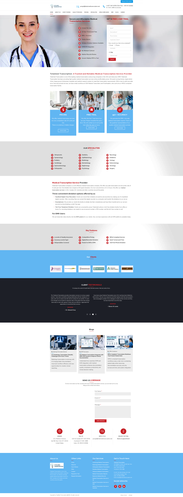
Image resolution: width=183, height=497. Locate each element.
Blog (117, 12)
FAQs (72, 469)
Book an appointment (123, 439)
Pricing (86, 12)
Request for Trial (75, 473)
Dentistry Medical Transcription (100, 469)
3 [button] (93, 314)
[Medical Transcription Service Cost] (63, 100)
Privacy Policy (124, 495)
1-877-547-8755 (120, 467)
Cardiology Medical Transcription (101, 462)
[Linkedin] (124, 486)
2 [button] (90, 314)
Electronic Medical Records (99, 476)
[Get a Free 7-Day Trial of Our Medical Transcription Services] (91, 100)
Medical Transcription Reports (100, 473)
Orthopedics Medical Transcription (101, 467)
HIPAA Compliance (104, 12)
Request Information (76, 476)
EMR (112, 12)
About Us (57, 12)
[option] (56, 269)
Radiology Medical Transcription (100, 464)
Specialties (94, 12)
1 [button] (87, 314)
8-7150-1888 (121, 469)
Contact (52, 16)
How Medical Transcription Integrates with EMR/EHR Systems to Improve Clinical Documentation (91, 356)
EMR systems (80, 217)
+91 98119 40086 (120, 475)
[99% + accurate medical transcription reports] (120, 100)
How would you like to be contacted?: (119, 43)
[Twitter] (120, 486)
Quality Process (77, 12)
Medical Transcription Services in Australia (101, 487)
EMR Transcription (85, 351)
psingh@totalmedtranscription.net (124, 477)
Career (123, 12)
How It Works (66, 12)
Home (51, 12)
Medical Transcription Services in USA (101, 483)
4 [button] (96, 314)
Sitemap (130, 495)
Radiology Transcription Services (60, 351)
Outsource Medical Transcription (100, 471)
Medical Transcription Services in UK (101, 479)
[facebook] (115, 486)
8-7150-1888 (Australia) (113, 7)
